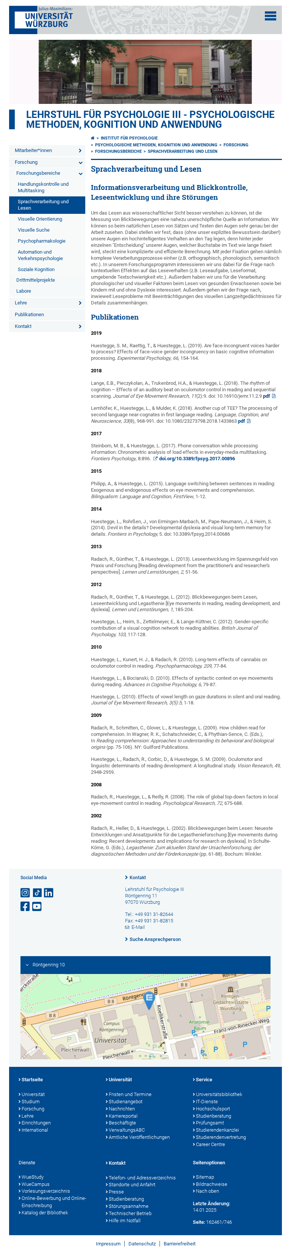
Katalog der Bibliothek (45, 1212)
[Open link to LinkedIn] (49, 893)
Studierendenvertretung (221, 1137)
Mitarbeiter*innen (33, 150)
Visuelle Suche (34, 230)
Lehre (21, 303)
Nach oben (207, 1191)
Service (204, 1079)
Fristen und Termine (130, 1094)
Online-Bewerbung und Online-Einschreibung (54, 1201)
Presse (116, 1192)
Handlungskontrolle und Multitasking (43, 187)
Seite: (199, 1222)
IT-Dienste (207, 1101)
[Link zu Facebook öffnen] (25, 906)
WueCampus (36, 1184)
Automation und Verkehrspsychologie (40, 255)
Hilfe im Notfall (125, 1220)
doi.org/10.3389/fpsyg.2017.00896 (197, 458)
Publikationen (29, 314)
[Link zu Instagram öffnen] (25, 893)
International (35, 1130)
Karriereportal (123, 1116)
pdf (266, 396)
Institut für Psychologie (129, 138)
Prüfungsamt (210, 1123)
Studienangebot (125, 1101)
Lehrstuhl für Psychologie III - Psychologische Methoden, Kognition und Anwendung (150, 119)
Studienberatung (213, 1116)
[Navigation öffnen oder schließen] (270, 15)
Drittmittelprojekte (35, 280)
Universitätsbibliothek (219, 1094)
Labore (23, 291)
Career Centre (210, 1144)
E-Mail (138, 927)
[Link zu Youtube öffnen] (37, 906)
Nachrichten (122, 1109)
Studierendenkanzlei (217, 1130)
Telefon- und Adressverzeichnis (142, 1178)
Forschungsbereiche (38, 173)
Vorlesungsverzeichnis (46, 1191)
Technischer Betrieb (130, 1213)
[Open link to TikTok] (37, 893)
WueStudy (33, 1177)
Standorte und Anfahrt (132, 1184)
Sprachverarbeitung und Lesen (43, 205)
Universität (33, 1094)
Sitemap (205, 1177)
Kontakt (23, 326)
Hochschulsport (213, 1109)
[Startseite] (93, 138)
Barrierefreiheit (180, 1244)
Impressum (108, 1244)
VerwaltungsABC (127, 1130)
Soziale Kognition (36, 269)
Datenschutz (142, 1244)
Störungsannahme (129, 1206)
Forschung (26, 162)
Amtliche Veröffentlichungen (139, 1137)
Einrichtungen (36, 1123)
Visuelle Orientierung (40, 219)
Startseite (32, 1079)
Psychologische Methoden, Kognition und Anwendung (156, 145)
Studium (31, 1101)
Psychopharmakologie (42, 241)
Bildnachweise (211, 1184)
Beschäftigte (122, 1123)
